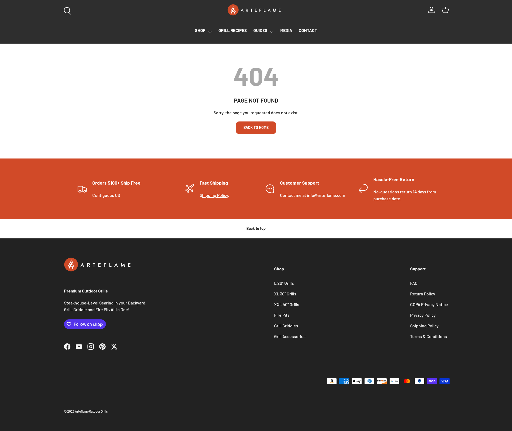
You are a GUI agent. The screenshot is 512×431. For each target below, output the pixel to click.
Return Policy (422, 293)
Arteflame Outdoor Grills (91, 411)
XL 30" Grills (285, 293)
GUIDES (260, 30)
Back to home (256, 127)
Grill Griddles (286, 325)
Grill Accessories (290, 336)
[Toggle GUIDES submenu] (272, 32)
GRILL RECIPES (232, 30)
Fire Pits (282, 315)
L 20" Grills (284, 283)
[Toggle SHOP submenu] (210, 32)
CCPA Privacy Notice (429, 304)
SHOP (200, 30)
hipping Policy (215, 195)
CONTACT (308, 30)
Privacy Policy (423, 315)
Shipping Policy (424, 325)
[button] (445, 10)
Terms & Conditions (428, 336)
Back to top (256, 228)
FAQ (413, 283)
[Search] (66, 9)
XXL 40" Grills (286, 304)
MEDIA (286, 30)
